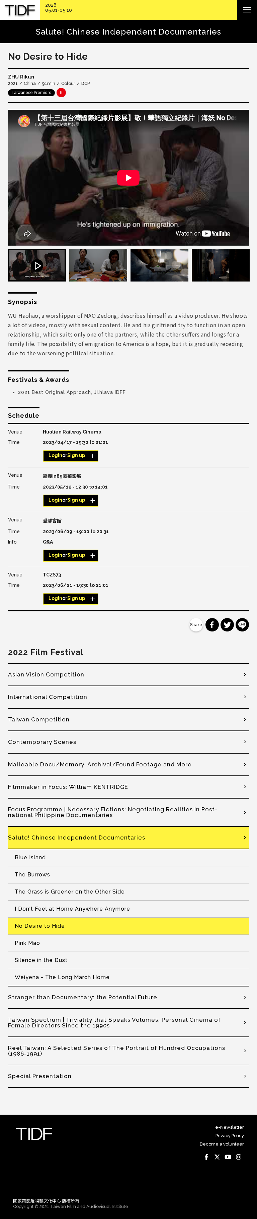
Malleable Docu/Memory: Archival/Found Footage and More (100, 764)
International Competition (47, 697)
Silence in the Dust (41, 960)
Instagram (238, 1157)
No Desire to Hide (40, 926)
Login (55, 455)
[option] (128, 178)
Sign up (76, 455)
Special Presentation (40, 1076)
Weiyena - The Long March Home (62, 977)
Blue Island (30, 857)
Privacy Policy (230, 1135)
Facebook (206, 1157)
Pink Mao (27, 943)
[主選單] (247, 10)
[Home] (20, 10)
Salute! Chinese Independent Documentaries (76, 837)
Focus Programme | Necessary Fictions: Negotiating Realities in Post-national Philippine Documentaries (113, 812)
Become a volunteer (222, 1144)
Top (237, 1183)
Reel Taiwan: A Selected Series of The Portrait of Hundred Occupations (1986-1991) (116, 1051)
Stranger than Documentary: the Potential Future (82, 997)
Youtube (228, 1157)
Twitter (217, 1157)
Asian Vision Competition (46, 674)
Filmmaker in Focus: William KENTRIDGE (68, 786)
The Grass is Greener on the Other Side (70, 891)
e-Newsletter (229, 1127)
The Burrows (32, 874)
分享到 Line (242, 624)
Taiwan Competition (39, 719)
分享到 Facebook (212, 624)
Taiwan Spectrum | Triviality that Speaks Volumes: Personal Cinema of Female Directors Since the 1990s (114, 1022)
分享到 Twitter (227, 624)
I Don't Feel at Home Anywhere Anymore (72, 909)
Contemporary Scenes (42, 742)
